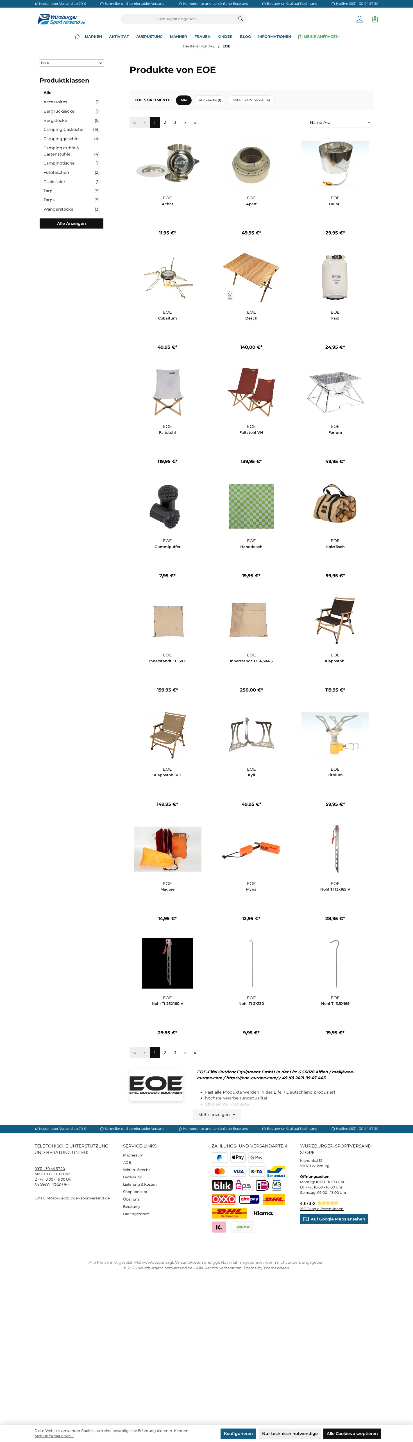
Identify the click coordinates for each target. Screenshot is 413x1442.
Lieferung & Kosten (140, 1184)
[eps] (244, 1185)
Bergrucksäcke (72, 111)
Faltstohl (167, 432)
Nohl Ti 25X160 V (167, 1003)
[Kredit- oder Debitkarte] (229, 1171)
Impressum (133, 1155)
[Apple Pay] (238, 1157)
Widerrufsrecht (136, 1170)
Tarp (72, 190)
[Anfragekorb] (373, 19)
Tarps (72, 199)
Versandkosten (189, 1262)
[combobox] (178, 19)
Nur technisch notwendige (290, 1433)
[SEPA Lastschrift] (257, 1171)
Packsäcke (72, 181)
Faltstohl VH (251, 432)
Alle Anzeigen (71, 223)
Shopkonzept (135, 1192)
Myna (251, 889)
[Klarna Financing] (263, 1213)
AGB (127, 1162)
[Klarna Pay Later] (219, 1227)
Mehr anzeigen (217, 1114)
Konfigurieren (238, 1433)
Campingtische (72, 163)
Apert (251, 204)
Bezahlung (132, 1177)
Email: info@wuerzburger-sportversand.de (72, 1198)
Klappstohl (335, 661)
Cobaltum (167, 318)
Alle (47, 92)
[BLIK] (222, 1185)
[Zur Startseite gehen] (60, 19)
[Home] (77, 36)
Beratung (131, 1206)
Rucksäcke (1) (210, 100)
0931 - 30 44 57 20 (50, 1169)
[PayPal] (220, 1157)
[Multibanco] (277, 1185)
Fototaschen (72, 172)
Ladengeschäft (136, 1214)
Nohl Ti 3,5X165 (335, 1003)
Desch (251, 318)
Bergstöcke (72, 120)
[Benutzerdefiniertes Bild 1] (274, 1199)
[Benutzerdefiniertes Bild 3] (249, 1199)
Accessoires (72, 101)
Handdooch (251, 546)
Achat (167, 204)
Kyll (251, 775)
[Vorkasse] (243, 1227)
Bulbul (335, 204)
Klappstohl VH (167, 775)
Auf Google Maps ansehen (338, 1219)
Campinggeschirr (72, 138)
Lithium (335, 775)
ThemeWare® (277, 1268)
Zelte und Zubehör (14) (251, 100)
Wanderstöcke (72, 209)
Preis (45, 63)
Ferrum (335, 432)
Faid (335, 318)
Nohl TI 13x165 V (335, 889)
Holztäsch (335, 546)
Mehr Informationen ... (54, 1436)
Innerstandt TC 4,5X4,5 (251, 661)
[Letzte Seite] (195, 122)
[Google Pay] (256, 1157)
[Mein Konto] (359, 19)
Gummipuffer (167, 546)
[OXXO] (224, 1199)
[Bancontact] (276, 1171)
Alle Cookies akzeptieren (352, 1433)
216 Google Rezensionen (322, 1209)
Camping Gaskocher (72, 129)
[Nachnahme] (229, 1213)
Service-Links (139, 1146)
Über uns (131, 1199)
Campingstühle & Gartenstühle (72, 151)
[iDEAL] (262, 1185)
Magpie (167, 889)
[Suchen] (241, 19)
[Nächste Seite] (185, 122)
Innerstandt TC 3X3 (167, 661)
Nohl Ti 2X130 (251, 1003)
